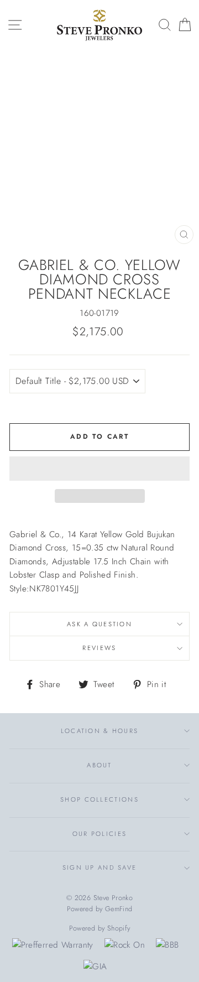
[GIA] (95, 966)
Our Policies (99, 833)
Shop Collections (99, 799)
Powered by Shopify (99, 928)
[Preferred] (52, 945)
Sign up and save (99, 867)
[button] (99, 468)
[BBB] (167, 945)
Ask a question (99, 624)
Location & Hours (100, 730)
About (99, 765)
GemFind (119, 909)
